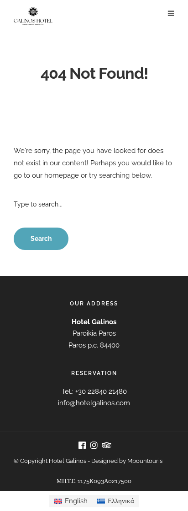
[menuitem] (70, 501)
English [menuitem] (76, 501)
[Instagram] (94, 446)
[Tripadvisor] (106, 446)
